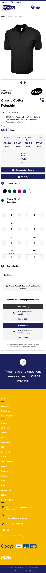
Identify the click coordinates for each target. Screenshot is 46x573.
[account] (32, 7)
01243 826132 (17, 524)
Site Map (3, 538)
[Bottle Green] (9, 191)
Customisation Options (24, 170)
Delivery (24, 176)
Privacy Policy (10, 536)
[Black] (4, 191)
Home (3, 16)
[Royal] (24, 191)
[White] (29, 191)
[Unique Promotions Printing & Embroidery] (15, 8)
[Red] (19, 191)
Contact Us (5, 411)
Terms (3, 536)
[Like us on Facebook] (4, 530)
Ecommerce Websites (21, 571)
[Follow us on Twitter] (8, 530)
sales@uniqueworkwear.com (17, 518)
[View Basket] (37, 7)
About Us (5, 406)
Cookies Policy (19, 536)
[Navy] (14, 191)
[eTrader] (23, 558)
